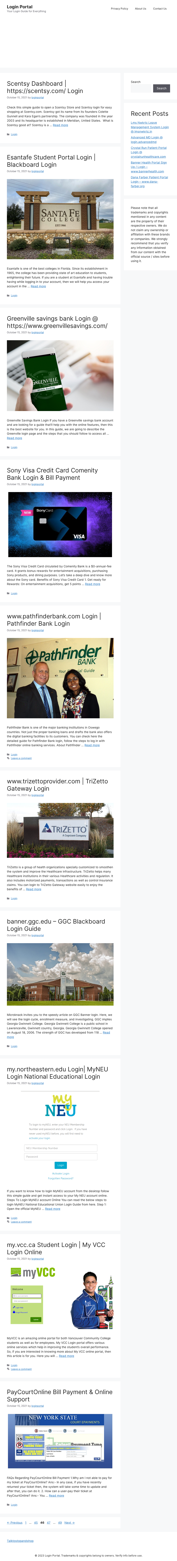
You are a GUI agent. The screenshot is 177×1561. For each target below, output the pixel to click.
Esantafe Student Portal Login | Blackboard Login (51, 161)
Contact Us (160, 8)
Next (69, 1522)
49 (60, 1522)
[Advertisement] (88, 43)
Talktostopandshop (20, 1541)
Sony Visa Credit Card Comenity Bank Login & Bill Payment (52, 474)
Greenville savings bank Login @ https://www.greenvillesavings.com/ (57, 322)
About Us (140, 8)
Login (14, 134)
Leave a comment (21, 758)
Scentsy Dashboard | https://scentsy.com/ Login (45, 87)
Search (136, 82)
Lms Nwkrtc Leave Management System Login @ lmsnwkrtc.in (150, 127)
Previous (14, 1522)
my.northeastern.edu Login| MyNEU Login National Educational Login (57, 1072)
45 (36, 1522)
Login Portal (19, 6)
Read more (60, 125)
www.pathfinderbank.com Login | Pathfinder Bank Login (54, 619)
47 (49, 1522)
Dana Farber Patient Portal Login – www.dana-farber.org (149, 182)
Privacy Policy (119, 8)
